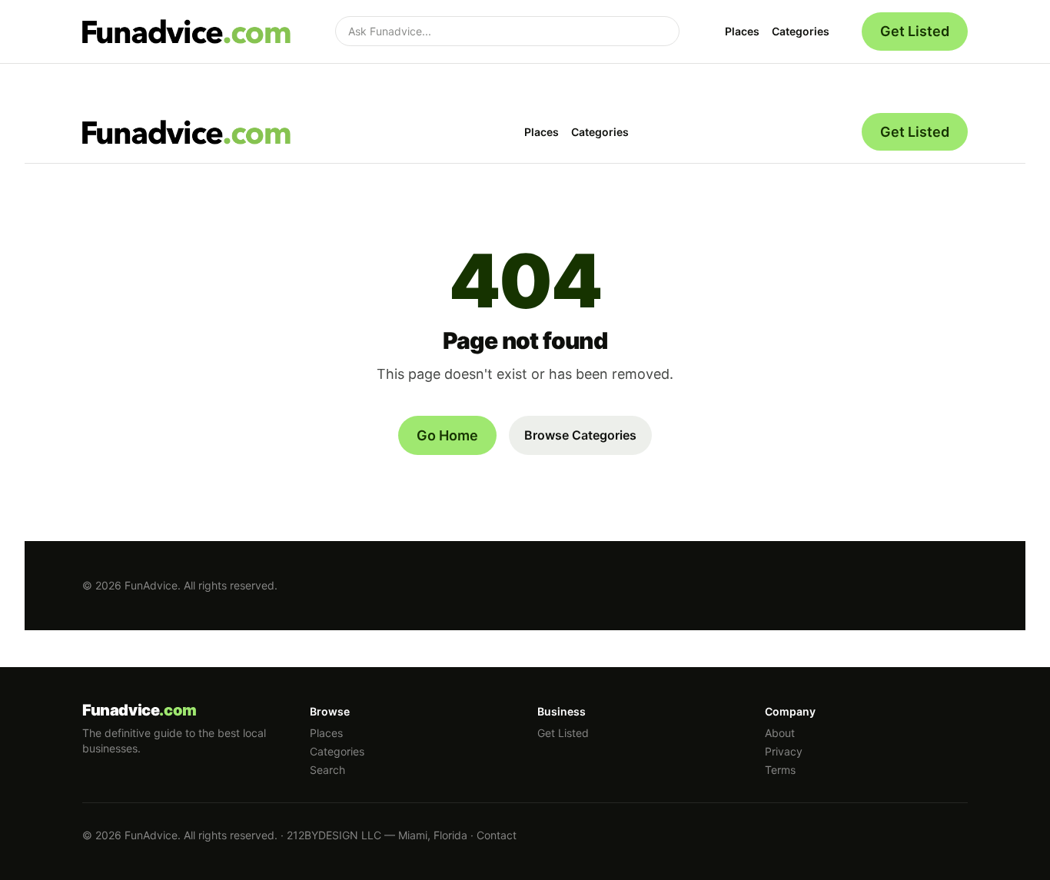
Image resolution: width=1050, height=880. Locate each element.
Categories (800, 31)
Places (742, 31)
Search (327, 769)
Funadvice (139, 710)
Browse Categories (580, 435)
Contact (497, 835)
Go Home (447, 435)
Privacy (783, 751)
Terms (780, 769)
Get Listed (914, 31)
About (780, 732)
